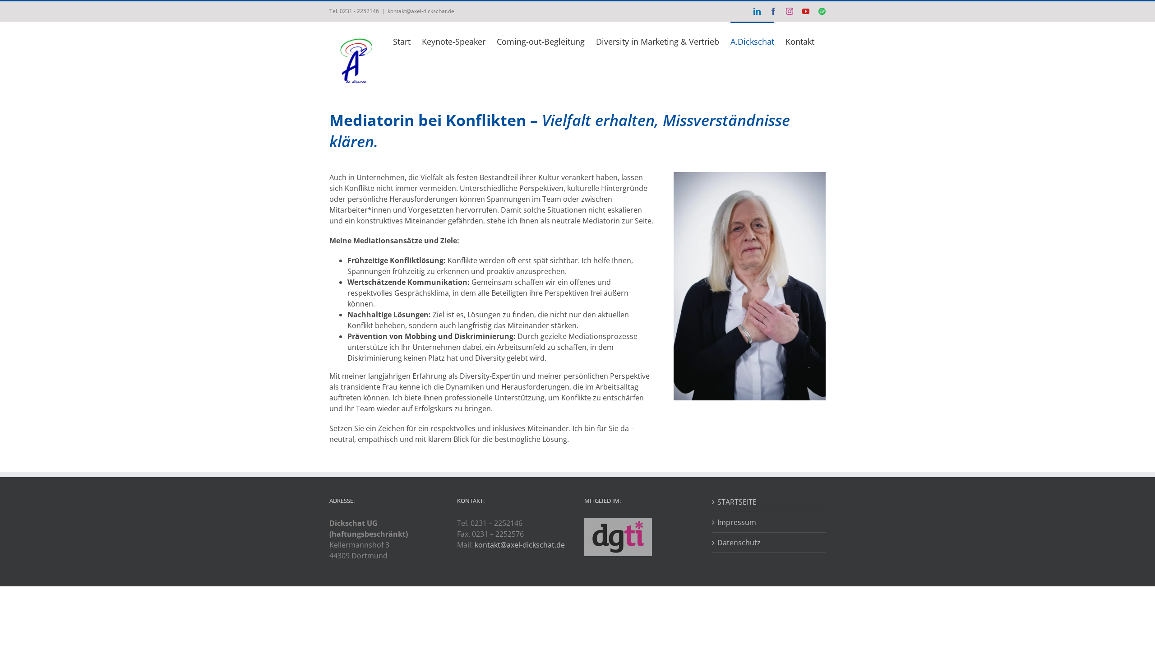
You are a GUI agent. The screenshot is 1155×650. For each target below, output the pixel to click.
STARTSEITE (737, 502)
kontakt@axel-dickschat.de (421, 11)
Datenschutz (739, 543)
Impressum (736, 522)
